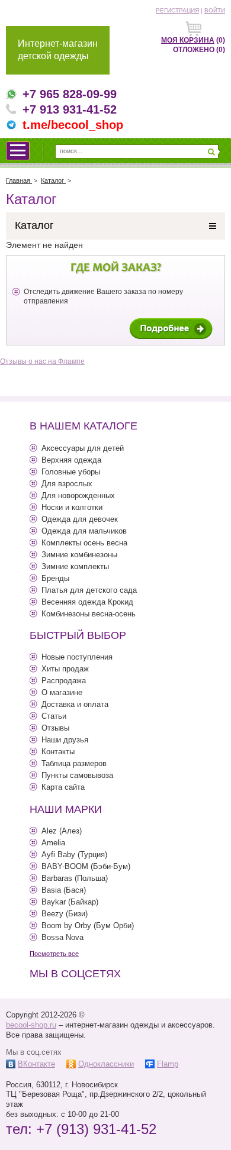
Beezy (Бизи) (64, 913)
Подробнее (171, 328)
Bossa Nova (62, 937)
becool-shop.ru (31, 1024)
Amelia (53, 842)
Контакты (58, 751)
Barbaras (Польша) (74, 878)
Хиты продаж (65, 668)
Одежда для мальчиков (84, 530)
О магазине (61, 692)
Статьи (53, 716)
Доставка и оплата (74, 704)
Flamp (167, 1063)
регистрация (177, 10)
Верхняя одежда (71, 460)
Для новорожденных (78, 495)
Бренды (55, 578)
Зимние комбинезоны (79, 554)
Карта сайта (63, 787)
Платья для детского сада (89, 590)
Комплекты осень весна (84, 542)
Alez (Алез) (61, 830)
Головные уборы (70, 471)
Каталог (34, 225)
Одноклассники (106, 1063)
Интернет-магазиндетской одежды (58, 49)
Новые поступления (77, 656)
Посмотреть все (54, 953)
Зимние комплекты (75, 566)
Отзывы (55, 727)
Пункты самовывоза (77, 775)
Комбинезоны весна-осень (88, 613)
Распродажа (63, 680)
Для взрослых (66, 483)
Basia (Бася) (63, 890)
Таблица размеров (74, 763)
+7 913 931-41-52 (70, 109)
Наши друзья (64, 739)
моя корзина (187, 40)
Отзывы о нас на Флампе (42, 361)
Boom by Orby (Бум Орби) (87, 925)
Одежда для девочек (79, 519)
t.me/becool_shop (73, 124)
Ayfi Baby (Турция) (74, 854)
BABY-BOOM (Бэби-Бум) (85, 866)
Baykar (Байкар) (69, 901)
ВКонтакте (36, 1063)
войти (214, 10)
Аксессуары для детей (82, 448)
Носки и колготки (71, 507)
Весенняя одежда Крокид (87, 601)
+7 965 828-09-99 (70, 94)
